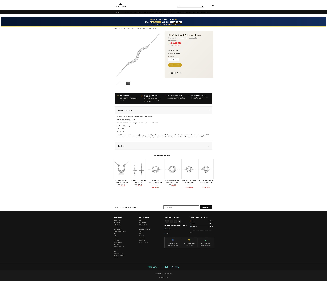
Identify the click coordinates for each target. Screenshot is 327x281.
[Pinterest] (180, 73)
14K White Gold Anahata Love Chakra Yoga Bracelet (189, 182)
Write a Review (193, 38)
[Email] (172, 73)
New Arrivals (128, 12)
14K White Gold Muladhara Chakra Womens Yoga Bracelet (206, 182)
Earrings (195, 12)
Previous (322, 276)
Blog (115, 251)
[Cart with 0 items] (213, 5)
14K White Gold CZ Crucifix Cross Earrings (138, 181)
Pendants (141, 236)
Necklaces (142, 238)
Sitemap (116, 258)
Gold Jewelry (138, 12)
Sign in (116, 255)
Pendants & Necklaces (161, 12)
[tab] (163, 110)
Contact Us (117, 249)
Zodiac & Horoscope (144, 229)
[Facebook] (169, 73)
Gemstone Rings (205, 12)
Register (122, 255)
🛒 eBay (166, 233)
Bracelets (187, 12)
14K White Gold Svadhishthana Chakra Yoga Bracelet (155, 182)
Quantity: (171, 56)
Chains (179, 12)
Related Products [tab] (162, 156)
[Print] (175, 73)
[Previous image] (116, 55)
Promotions (117, 224)
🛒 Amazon (167, 229)
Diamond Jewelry (143, 227)
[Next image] (159, 55)
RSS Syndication (118, 253)
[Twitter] (178, 73)
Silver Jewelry (148, 12)
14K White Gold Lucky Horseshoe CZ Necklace (121, 181)
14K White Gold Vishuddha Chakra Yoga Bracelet (172, 181)
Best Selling (117, 222)
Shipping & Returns (119, 247)
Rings (172, 12)
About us (116, 244)
